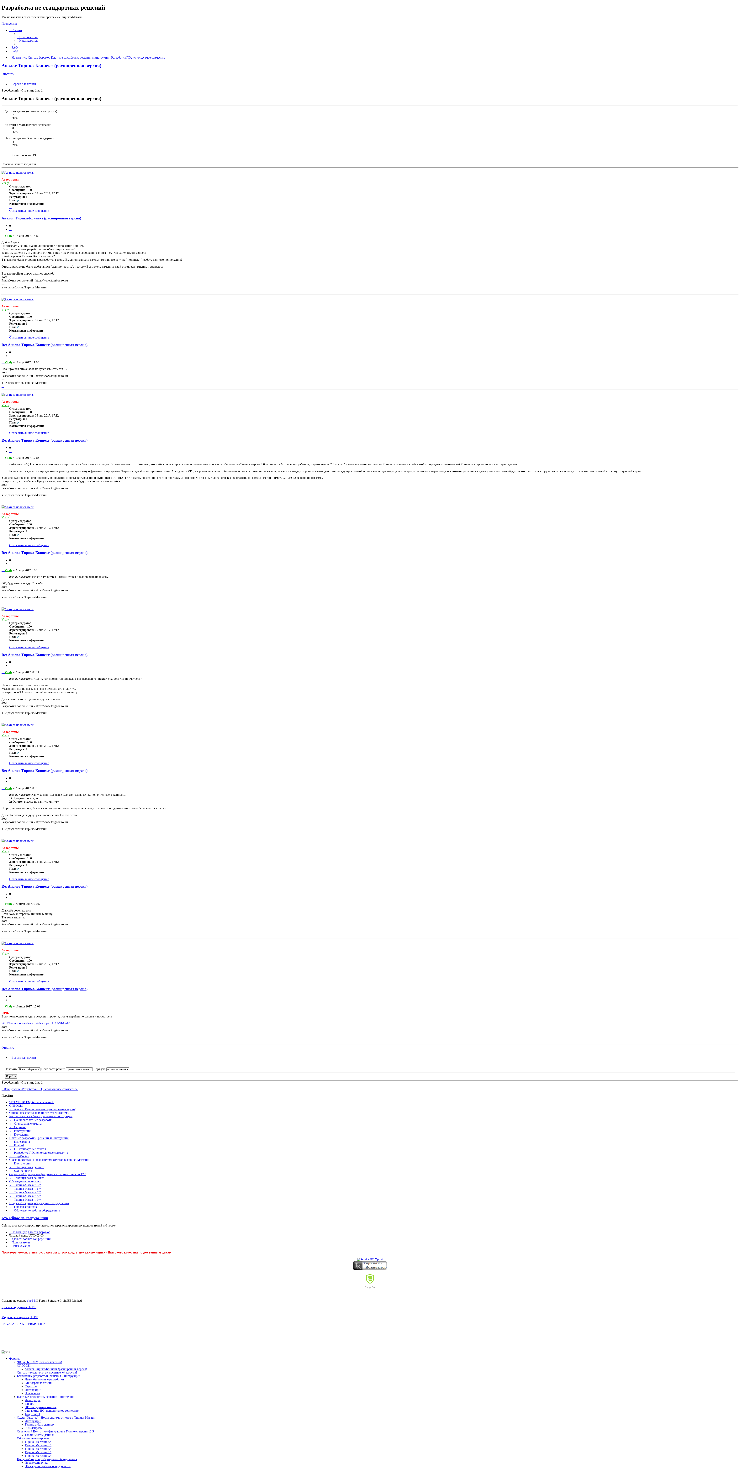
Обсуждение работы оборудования (48, 1466)
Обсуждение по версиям (33, 1438)
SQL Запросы (33, 1428)
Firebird (29, 1403)
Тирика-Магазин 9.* (38, 1455)
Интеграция (32, 1400)
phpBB (31, 1300)
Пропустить (9, 23)
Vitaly (5, 183)
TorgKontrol (32, 1414)
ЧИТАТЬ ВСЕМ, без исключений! (39, 1362)
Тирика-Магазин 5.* (38, 1441)
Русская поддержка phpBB (19, 1307)
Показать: (11, 1069)
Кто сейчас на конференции (25, 1218)
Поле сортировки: (53, 1069)
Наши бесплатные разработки (44, 1379)
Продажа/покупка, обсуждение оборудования (47, 1459)
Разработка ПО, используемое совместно (52, 1410)
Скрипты (31, 1386)
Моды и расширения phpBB (20, 1317)
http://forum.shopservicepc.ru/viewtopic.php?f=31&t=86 (36, 1023)
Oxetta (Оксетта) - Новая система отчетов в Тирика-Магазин (56, 1417)
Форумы (14, 1358)
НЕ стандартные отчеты (40, 1407)
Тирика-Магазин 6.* (38, 1445)
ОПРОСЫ (23, 1365)
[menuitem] (27, 37)
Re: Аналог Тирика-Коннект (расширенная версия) (44, 345)
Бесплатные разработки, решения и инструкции (48, 1376)
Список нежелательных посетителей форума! (47, 1372)
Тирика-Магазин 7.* (38, 1448)
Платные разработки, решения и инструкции (46, 1396)
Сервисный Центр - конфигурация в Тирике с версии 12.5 (55, 1431)
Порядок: (99, 1069)
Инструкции (33, 1389)
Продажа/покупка (36, 1462)
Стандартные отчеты (38, 1382)
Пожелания (32, 1393)
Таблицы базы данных (39, 1424)
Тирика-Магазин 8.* (38, 1452)
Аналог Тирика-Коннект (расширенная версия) (51, 65)
